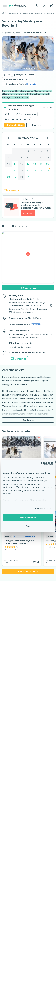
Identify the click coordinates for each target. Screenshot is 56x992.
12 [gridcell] (41, 157)
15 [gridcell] (15, 164)
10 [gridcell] (28, 157)
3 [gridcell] (28, 151)
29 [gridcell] (15, 177)
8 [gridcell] (15, 157)
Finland (25, 13)
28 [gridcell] (8, 177)
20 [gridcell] (47, 164)
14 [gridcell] (8, 164)
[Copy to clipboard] (51, 305)
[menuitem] (51, 5)
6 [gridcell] (47, 151)
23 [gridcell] (21, 170)
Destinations (13, 13)
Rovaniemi (35, 13)
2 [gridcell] (21, 151)
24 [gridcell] (28, 170)
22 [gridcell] (15, 170)
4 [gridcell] (34, 151)
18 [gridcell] (34, 164)
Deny (28, 526)
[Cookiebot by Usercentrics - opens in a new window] (41, 463)
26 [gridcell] (41, 170)
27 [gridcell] (47, 170)
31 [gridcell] (28, 177)
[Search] (38, 5)
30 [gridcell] (21, 177)
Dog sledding (48, 13)
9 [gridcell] (21, 157)
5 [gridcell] (41, 151)
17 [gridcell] (28, 164)
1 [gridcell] (15, 151)
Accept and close (28, 517)
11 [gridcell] (34, 157)
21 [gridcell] (8, 170)
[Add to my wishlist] (51, 38)
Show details (41, 508)
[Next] (47, 138)
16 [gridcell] (21, 164)
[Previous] (8, 138)
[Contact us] (44, 5)
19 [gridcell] (41, 164)
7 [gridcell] (8, 157)
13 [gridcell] (47, 157)
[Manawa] (17, 5)
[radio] (28, 115)
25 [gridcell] (34, 170)
